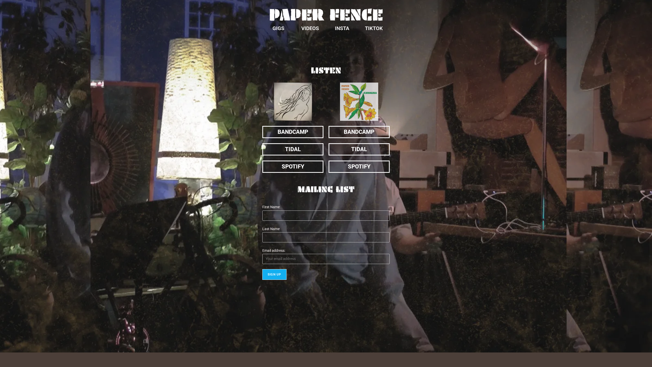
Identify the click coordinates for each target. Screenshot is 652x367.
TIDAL (293, 149)
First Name (271, 207)
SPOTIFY (293, 166)
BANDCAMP (293, 132)
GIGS (278, 28)
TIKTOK (374, 28)
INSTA (342, 28)
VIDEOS (310, 28)
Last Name (271, 229)
